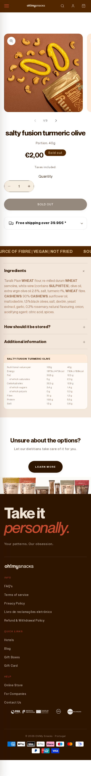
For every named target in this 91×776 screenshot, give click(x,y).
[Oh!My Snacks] (36, 6)
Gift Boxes (12, 657)
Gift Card (11, 666)
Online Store (13, 685)
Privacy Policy (14, 604)
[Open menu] (8, 6)
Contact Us (12, 703)
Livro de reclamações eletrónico (28, 612)
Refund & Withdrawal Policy (24, 621)
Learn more (45, 466)
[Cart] (83, 6)
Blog (7, 649)
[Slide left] (35, 120)
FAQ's (8, 586)
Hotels (9, 640)
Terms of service (16, 595)
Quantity (46, 176)
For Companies (15, 694)
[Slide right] (56, 120)
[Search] (62, 6)
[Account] (73, 6)
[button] (45, 223)
